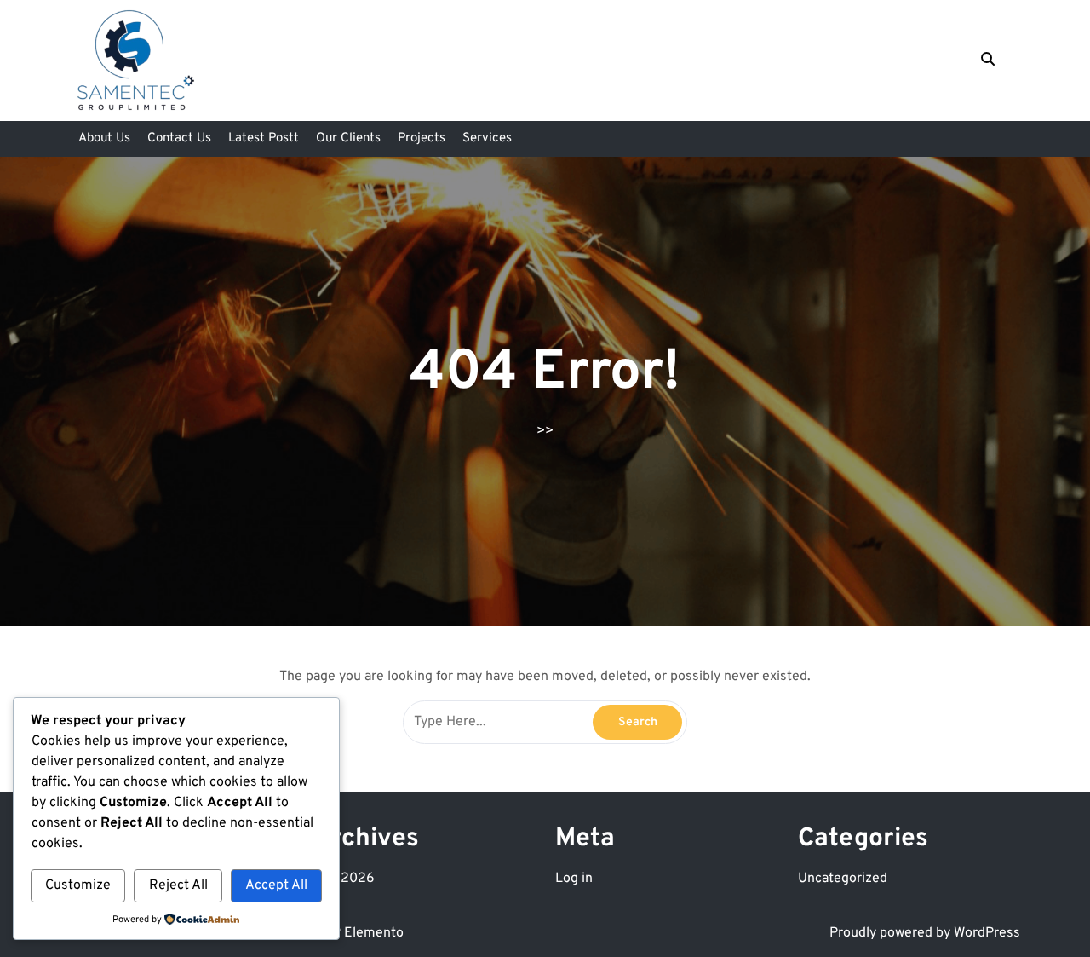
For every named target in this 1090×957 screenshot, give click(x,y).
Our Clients (348, 138)
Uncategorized (842, 878)
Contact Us (179, 138)
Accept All (276, 885)
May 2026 (344, 878)
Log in (574, 878)
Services (487, 138)
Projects (421, 138)
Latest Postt (263, 138)
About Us (104, 138)
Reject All (178, 885)
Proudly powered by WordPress (924, 933)
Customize (78, 885)
